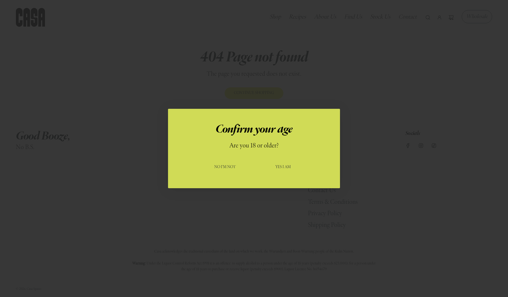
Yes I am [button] (283, 167)
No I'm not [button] (225, 167)
